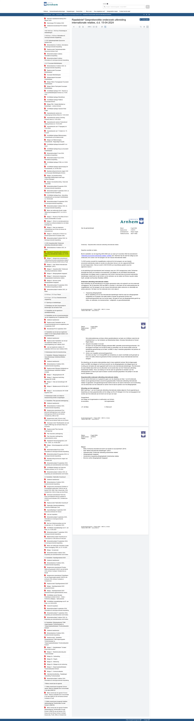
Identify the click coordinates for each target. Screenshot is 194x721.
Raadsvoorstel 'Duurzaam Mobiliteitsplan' (52, 71)
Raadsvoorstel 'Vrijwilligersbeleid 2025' (57, 583)
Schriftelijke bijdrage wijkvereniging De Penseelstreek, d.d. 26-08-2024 (56, 167)
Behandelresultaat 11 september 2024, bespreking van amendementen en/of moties (56, 613)
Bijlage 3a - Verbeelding (53, 656)
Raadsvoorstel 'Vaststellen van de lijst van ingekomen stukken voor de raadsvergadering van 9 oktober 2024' (55, 342)
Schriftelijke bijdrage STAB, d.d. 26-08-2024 (56, 163)
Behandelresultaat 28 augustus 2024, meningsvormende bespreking (55, 187)
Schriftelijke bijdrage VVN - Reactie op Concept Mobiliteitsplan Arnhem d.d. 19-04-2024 (56, 92)
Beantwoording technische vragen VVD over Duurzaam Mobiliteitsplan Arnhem (56, 172)
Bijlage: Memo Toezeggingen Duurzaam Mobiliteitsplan (56, 82)
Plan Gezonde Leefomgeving (55, 433)
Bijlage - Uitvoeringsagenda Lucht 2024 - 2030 (56, 446)
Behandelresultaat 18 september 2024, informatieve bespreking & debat (56, 286)
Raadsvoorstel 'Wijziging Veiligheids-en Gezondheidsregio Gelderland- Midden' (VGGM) (56, 370)
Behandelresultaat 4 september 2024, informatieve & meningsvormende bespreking (56, 609)
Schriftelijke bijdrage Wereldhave (56, 97)
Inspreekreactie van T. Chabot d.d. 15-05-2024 (55, 131)
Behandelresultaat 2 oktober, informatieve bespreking (53, 54)
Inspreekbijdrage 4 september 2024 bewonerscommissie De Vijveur (55, 510)
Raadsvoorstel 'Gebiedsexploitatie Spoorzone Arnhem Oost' (54, 50)
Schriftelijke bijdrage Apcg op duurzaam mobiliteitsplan (56, 149)
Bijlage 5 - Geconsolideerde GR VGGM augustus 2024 (56, 391)
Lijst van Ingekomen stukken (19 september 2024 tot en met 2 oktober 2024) (55, 348)
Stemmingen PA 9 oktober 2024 (55, 23)
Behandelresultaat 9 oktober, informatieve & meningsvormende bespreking (56, 59)
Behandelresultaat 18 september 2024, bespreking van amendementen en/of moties (56, 464)
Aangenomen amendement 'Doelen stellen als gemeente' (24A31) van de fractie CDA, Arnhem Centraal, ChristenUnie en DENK (56, 570)
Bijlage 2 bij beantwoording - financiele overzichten (56, 182)
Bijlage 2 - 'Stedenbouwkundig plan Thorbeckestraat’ (55, 652)
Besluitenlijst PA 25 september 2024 (56, 328)
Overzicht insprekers (52, 606)
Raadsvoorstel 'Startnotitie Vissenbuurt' (57, 502)
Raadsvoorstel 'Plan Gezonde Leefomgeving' (53, 430)
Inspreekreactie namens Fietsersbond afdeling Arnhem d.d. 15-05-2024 (55, 123)
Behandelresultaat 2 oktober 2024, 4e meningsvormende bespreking (55, 206)
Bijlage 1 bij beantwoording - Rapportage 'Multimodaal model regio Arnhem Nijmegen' (54, 177)
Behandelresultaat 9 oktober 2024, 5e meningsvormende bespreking (55, 239)
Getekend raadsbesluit (53, 320)
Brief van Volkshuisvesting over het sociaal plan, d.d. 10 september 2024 (55, 524)
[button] (148, 7)
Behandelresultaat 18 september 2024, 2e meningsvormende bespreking (56, 542)
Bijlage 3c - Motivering (53, 661)
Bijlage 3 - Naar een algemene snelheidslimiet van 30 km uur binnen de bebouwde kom (55, 229)
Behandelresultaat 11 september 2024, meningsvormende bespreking (56, 533)
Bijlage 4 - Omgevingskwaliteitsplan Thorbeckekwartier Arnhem (55, 667)
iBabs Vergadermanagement (133, 719)
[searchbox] (124, 7)
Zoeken (105, 3)
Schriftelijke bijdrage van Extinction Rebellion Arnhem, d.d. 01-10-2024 (55, 468)
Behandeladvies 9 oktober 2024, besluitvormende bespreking (54, 364)
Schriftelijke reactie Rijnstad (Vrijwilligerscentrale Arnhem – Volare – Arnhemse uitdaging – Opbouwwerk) (55, 597)
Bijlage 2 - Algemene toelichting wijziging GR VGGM (54, 378)
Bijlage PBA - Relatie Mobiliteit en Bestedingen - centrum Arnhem (54, 105)
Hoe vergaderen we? (99, 11)
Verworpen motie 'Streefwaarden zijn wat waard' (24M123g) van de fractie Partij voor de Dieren (56, 424)
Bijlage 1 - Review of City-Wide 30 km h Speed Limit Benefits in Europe (56, 217)
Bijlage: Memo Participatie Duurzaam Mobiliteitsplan (55, 87)
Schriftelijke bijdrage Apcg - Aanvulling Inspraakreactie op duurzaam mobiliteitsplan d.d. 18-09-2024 (56, 197)
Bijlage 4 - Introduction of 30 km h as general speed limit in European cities (55, 234)
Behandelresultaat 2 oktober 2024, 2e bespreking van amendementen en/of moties (56, 472)
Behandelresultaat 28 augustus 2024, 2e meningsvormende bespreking (56, 455)
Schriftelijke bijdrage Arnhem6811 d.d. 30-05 (55, 145)
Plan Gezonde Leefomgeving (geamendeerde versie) (53, 437)
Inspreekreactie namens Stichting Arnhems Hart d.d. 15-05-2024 (54, 118)
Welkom (46, 11)
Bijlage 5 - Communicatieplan (55, 671)
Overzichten (79, 11)
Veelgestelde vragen (112, 11)
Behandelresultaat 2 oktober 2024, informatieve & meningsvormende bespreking (56, 679)
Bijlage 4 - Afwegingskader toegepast (57, 273)
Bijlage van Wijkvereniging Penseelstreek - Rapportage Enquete (54, 140)
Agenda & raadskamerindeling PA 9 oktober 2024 (55, 19)
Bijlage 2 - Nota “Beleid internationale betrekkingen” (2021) (55, 265)
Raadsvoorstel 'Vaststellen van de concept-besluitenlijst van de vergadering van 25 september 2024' (56, 324)
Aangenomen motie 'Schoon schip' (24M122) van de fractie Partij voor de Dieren (56, 419)
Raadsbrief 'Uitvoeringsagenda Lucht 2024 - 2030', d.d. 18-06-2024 (55, 441)
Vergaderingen (70, 11)
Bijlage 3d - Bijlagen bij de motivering (57, 664)
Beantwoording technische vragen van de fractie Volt (56, 459)
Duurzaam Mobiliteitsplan (54, 74)
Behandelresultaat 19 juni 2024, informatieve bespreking (54, 158)
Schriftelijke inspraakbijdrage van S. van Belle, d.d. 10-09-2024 (56, 528)
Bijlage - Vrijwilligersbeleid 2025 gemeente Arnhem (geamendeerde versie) (55, 591)
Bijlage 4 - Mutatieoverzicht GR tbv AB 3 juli (56, 387)
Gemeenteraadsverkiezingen (57, 11)
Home (53, 14)
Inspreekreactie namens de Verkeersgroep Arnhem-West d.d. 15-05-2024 (56, 114)
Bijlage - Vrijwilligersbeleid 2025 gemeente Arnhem (54, 587)
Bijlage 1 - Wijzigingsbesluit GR (55, 374)
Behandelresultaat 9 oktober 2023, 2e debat (55, 290)
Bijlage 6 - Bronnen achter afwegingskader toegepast (52, 281)
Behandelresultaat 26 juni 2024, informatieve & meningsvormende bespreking (56, 450)
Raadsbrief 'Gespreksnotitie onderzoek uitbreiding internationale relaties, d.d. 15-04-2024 (56, 253)
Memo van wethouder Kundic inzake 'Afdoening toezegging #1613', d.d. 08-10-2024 (55, 212)
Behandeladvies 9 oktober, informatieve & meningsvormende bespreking (56, 45)
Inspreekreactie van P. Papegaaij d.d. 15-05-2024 (55, 127)
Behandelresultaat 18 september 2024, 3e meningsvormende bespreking (56, 202)
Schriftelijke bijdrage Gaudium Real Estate (55, 109)
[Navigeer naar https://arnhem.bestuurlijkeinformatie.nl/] (51, 6)
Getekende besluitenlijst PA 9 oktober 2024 (55, 26)
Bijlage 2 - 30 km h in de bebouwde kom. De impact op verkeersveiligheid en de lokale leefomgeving (56, 223)
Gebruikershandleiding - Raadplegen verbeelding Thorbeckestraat (55, 675)
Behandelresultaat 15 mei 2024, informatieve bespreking (54, 154)
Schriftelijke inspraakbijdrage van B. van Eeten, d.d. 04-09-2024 (56, 602)
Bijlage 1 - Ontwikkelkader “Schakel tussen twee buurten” (55, 648)
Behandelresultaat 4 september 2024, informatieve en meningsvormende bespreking (55, 518)
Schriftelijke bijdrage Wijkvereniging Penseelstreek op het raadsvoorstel (55, 136)
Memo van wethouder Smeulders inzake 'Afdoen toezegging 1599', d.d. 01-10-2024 (56, 546)
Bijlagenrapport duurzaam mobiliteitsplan (52, 78)
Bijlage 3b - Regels (52, 659)
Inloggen (146, 719)
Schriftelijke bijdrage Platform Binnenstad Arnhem (53, 100)
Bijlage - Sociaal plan (53, 550)
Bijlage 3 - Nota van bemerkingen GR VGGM (55, 382)
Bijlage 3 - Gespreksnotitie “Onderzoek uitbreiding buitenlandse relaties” (56, 270)
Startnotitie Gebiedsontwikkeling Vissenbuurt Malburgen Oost (54, 506)
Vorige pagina (145, 19)
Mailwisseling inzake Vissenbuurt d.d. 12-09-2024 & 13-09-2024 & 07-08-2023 (55, 537)
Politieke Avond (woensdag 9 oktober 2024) (73, 14)
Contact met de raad (124, 11)
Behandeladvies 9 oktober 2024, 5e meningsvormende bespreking (55, 66)
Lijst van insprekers (52, 514)
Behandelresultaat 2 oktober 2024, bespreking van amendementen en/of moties (56, 553)
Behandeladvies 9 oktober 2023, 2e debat (55, 248)
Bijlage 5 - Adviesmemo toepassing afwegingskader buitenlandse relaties (55, 277)
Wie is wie (88, 11)
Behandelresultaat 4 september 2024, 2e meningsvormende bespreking (56, 191)
